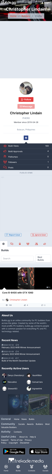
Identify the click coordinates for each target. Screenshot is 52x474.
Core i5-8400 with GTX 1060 (17, 292)
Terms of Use (17, 440)
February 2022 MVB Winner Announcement (21, 347)
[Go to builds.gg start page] (8, 3)
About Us (23, 437)
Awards (30, 424)
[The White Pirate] (18, 404)
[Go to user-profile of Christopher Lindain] (26, 88)
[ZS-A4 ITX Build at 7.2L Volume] (39, 404)
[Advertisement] (26, 48)
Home (13, 16)
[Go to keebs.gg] (30, 2)
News (24, 419)
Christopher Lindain (26, 113)
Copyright (13, 443)
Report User (14, 235)
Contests (18, 432)
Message (27, 106)
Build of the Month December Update (18, 360)
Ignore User (40, 235)
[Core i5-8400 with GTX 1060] (26, 278)
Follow (27, 99)
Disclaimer (24, 443)
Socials (21, 424)
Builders (26, 16)
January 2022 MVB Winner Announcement (21, 354)
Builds (31, 419)
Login (47, 3)
